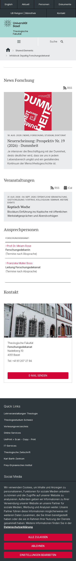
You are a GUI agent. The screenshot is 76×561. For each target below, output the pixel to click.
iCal (70, 187)
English (9, 4)
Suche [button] (53, 41)
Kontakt (61, 13)
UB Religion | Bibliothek (23, 13)
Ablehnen (38, 545)
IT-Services (10, 445)
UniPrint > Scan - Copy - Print (20, 439)
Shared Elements (24, 50)
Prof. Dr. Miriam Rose (19, 245)
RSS (69, 87)
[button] (19, 41)
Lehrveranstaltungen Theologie (21, 413)
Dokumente (65, 4)
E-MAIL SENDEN (38, 375)
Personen (44, 4)
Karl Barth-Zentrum (14, 458)
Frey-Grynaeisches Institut (18, 465)
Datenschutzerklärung (18, 526)
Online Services (12, 432)
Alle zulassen (38, 537)
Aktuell (25, 4)
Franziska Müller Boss (20, 263)
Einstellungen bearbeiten (38, 554)
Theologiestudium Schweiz (18, 420)
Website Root (8, 50)
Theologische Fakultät (20, 32)
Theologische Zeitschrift (17, 452)
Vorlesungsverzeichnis (16, 426)
